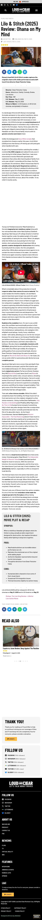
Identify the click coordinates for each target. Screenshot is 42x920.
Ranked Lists (6, 873)
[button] (5, 10)
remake (25, 139)
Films (3, 18)
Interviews (6, 866)
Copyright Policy (20, 908)
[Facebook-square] (2, 5)
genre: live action (21, 604)
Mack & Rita (12, 373)
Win (3, 855)
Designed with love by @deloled (10, 916)
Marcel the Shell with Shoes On (20, 355)
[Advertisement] (21, 204)
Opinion (4, 876)
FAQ (3, 833)
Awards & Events (8, 870)
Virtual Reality (7, 851)
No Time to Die (7, 405)
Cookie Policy (20, 911)
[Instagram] (5, 5)
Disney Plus (10, 604)
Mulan (34, 373)
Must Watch (9, 18)
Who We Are (6, 824)
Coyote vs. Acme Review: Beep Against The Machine (21, 648)
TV (3, 848)
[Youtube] (14, 5)
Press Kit (5, 827)
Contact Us (6, 830)
